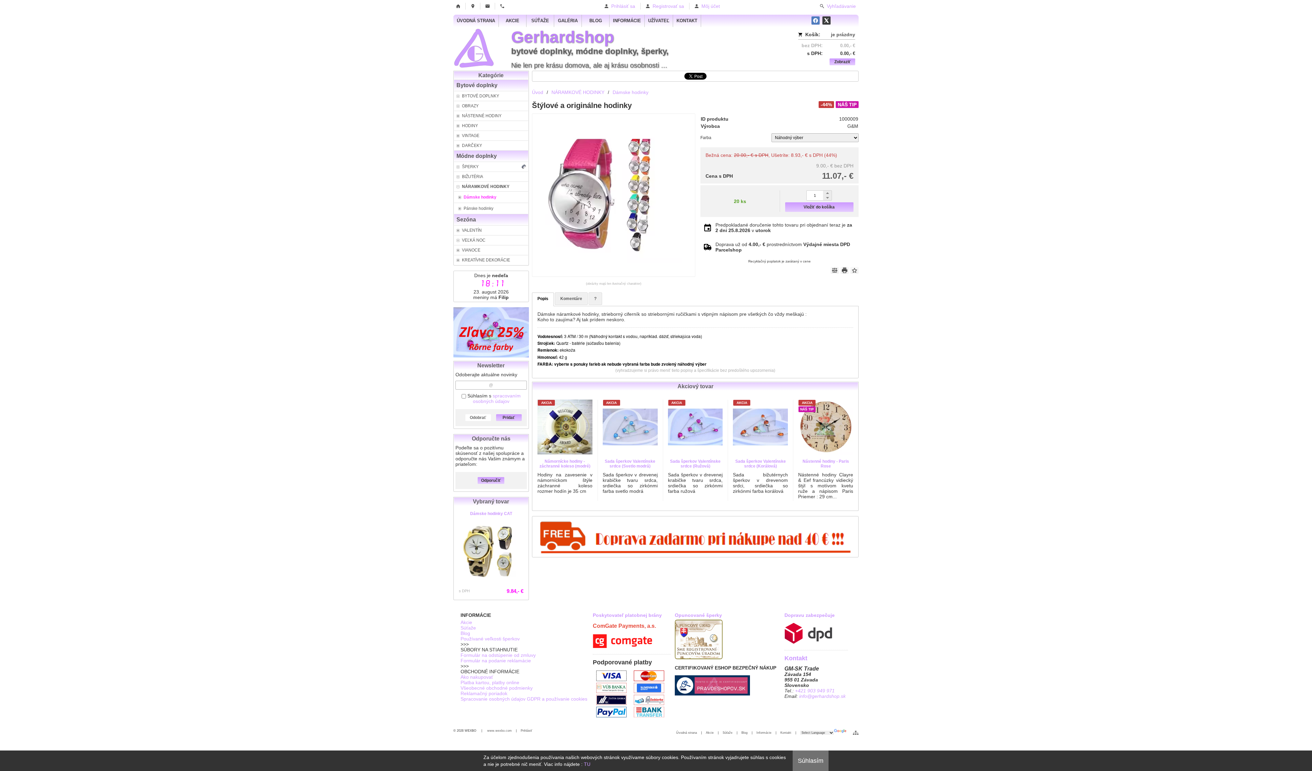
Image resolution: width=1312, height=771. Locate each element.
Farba (705, 137)
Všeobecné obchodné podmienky (497, 688)
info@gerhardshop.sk (822, 696)
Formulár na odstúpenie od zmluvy (498, 655)
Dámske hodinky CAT (491, 513)
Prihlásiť (526, 730)
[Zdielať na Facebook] (815, 20)
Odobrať (478, 417)
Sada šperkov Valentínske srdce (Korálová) (760, 464)
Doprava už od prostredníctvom (782, 247)
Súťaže (468, 628)
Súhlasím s (493, 398)
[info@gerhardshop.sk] (487, 6)
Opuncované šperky (698, 615)
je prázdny (843, 34)
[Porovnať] (835, 270)
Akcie (466, 622)
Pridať (509, 417)
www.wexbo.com (499, 730)
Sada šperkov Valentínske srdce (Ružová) (695, 464)
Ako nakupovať (477, 677)
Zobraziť (842, 61)
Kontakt (785, 732)
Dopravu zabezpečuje (809, 615)
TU (587, 764)
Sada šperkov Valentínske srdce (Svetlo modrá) (630, 464)
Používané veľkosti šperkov (490, 638)
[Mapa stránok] (856, 733)
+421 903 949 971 (815, 690)
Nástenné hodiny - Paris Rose (826, 464)
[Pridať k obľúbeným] (854, 270)
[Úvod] (458, 6)
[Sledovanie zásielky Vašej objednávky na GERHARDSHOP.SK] (808, 642)
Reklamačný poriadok (484, 693)
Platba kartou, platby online (490, 682)
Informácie (763, 732)
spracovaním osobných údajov (497, 398)
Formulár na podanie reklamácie (496, 660)
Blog (465, 633)
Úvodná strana (686, 732)
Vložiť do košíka (819, 207)
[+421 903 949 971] (502, 6)
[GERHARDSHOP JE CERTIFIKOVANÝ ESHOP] (712, 693)
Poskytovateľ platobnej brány (627, 615)
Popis (542, 298)
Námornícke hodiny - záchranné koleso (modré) (564, 464)
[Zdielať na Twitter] (826, 20)
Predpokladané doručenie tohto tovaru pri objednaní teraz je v (783, 227)
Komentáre (571, 298)
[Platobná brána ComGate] (622, 646)
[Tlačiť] (844, 270)
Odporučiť (491, 480)
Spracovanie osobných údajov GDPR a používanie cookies (524, 699)
